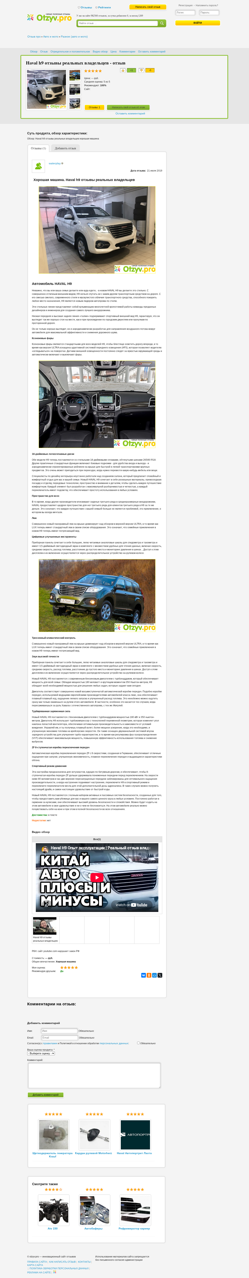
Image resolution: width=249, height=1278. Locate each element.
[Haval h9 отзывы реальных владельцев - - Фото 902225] (74, 79)
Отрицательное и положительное (70, 51)
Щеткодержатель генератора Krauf (52, 1155)
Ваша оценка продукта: (41, 1049)
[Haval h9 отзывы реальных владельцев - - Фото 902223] (74, 108)
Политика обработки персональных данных (59, 1268)
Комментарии (127, 51)
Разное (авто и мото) (74, 36)
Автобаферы (93, 1228)
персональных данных (114, 1043)
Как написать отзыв (62, 1262)
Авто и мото (50, 36)
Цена (113, 51)
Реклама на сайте (39, 1272)
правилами (50, 1043)
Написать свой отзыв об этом (128, 107)
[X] (160, 975)
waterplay (55, 163)
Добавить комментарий (46, 1095)
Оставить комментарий (151, 51)
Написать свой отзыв (147, 6)
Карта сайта (35, 1265)
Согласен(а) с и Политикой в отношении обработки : (78, 1043)
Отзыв (44, 51)
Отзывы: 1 (94, 107)
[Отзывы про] (49, 21)
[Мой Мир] (154, 975)
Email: (30, 1037)
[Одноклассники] (149, 975)
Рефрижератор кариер (134, 1228)
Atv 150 (53, 1228)
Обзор (33, 51)
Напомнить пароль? (207, 5)
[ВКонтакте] (143, 975)
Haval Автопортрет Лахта (134, 1153)
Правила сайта (37, 1262)
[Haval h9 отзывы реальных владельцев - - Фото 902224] (74, 93)
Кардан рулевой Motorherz (93, 1153)
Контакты (84, 1262)
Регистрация (186, 5)
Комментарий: (35, 1060)
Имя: (29, 1031)
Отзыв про (34, 36)
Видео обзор (100, 51)
